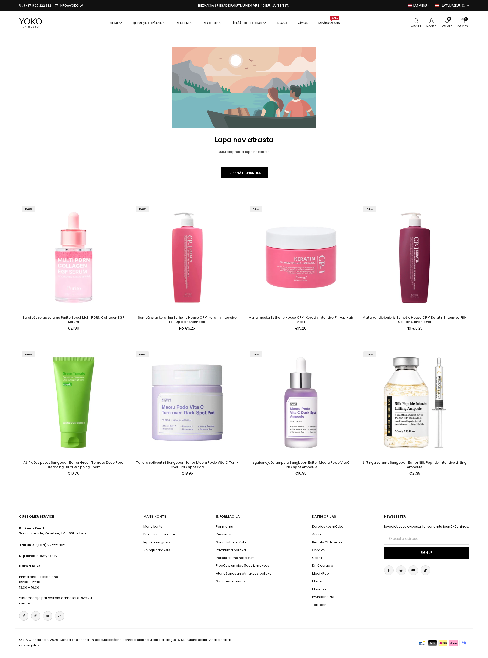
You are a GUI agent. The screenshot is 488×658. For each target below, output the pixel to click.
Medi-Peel (321, 573)
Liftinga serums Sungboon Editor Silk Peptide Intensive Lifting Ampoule (414, 464)
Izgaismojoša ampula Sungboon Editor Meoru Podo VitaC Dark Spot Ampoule (301, 464)
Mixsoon (319, 589)
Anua (316, 534)
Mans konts (152, 526)
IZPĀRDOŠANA (329, 20)
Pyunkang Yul (323, 596)
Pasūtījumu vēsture (159, 534)
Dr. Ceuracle (322, 565)
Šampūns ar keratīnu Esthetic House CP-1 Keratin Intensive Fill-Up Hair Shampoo (187, 319)
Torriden (319, 604)
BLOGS (282, 23)
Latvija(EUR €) (454, 5)
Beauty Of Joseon (327, 542)
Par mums (224, 526)
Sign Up (426, 553)
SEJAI (114, 23)
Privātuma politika (231, 550)
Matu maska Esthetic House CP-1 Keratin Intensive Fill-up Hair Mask (301, 319)
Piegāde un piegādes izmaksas (242, 565)
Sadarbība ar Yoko (231, 542)
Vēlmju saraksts (156, 550)
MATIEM (183, 23)
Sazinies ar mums (231, 581)
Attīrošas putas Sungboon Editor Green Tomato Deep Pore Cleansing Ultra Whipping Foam (73, 464)
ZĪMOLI (303, 23)
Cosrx (317, 557)
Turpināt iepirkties (244, 172)
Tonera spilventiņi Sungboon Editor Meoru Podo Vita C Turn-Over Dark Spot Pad (187, 464)
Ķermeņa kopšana (147, 23)
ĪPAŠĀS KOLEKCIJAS (247, 23)
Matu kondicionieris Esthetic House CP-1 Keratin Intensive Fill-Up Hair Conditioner (414, 319)
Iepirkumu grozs (157, 542)
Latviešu (420, 5)
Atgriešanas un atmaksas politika (244, 573)
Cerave (318, 550)
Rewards (223, 534)
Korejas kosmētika (327, 526)
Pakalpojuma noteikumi (236, 557)
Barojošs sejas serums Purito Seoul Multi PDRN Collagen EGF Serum (73, 319)
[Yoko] (30, 22)
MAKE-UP (211, 23)
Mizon (317, 581)
